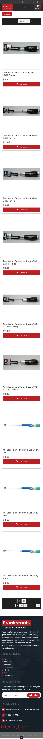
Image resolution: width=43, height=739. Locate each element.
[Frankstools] (7, 7)
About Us (7, 662)
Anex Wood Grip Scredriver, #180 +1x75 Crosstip (19, 73)
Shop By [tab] (7, 14)
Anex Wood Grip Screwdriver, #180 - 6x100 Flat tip (20, 199)
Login (39, 2)
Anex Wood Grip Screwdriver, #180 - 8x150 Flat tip (20, 136)
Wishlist (25, 2)
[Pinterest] (26, 727)
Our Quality (8, 667)
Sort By (13, 21)
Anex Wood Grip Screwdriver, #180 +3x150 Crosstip (20, 325)
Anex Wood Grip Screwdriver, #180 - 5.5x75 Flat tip (20, 262)
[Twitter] (9, 727)
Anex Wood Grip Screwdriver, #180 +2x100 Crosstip (20, 388)
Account (18, 2)
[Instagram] (20, 727)
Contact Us (8, 676)
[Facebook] (3, 727)
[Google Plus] (15, 727)
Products (7, 664)
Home (6, 659)
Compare (33, 2)
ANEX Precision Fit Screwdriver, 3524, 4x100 (21, 451)
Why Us (6, 670)
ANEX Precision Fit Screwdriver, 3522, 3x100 (20, 514)
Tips (5, 673)
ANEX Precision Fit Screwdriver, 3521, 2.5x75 (20, 577)
